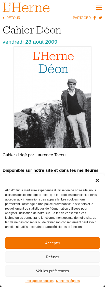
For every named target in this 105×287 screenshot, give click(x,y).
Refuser (52, 257)
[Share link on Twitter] (100, 17)
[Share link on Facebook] (94, 17)
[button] (97, 180)
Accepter (52, 243)
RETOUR (13, 18)
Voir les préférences (52, 271)
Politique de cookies (39, 281)
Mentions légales (68, 281)
